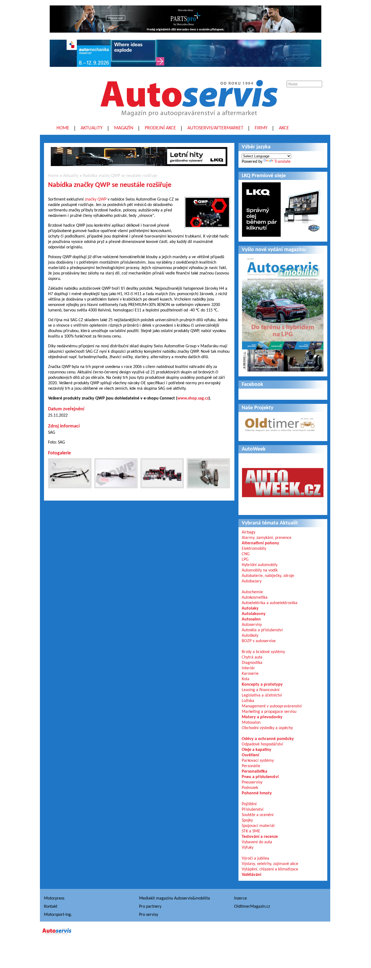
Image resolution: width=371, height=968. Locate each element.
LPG (245, 559)
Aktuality (92, 128)
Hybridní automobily (260, 565)
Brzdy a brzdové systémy (263, 652)
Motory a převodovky (262, 717)
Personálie (251, 766)
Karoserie (250, 674)
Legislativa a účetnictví (262, 695)
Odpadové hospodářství (262, 744)
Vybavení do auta (257, 842)
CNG (246, 554)
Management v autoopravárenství (272, 706)
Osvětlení (250, 755)
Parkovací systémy (258, 760)
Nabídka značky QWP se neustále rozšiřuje (120, 176)
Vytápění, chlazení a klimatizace (270, 869)
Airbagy (248, 532)
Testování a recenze (260, 837)
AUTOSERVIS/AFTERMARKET (215, 128)
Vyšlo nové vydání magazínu (274, 249)
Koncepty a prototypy (262, 684)
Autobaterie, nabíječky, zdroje (268, 576)
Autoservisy (252, 625)
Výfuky (247, 847)
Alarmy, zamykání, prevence (266, 538)
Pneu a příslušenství (260, 777)
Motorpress (54, 898)
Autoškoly (250, 635)
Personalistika (254, 771)
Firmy (261, 128)
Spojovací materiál (258, 826)
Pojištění (249, 804)
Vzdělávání (251, 875)
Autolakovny (254, 614)
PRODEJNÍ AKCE (160, 128)
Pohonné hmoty (257, 793)
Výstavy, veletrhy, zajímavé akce (270, 864)
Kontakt (50, 906)
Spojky (247, 820)
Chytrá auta (252, 657)
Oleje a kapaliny (256, 750)
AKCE (284, 128)
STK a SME (251, 831)
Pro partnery (150, 906)
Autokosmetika (255, 597)
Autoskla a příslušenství (262, 630)
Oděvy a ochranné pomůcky (268, 739)
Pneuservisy (252, 782)
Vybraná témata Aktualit (270, 523)
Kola (245, 679)
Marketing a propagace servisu (269, 712)
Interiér (248, 668)
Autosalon (251, 619)
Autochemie (252, 592)
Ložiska (248, 701)
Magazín (123, 128)
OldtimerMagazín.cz (252, 906)
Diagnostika (252, 663)
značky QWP (95, 199)
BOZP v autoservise (259, 641)
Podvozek (250, 788)
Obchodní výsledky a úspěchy (267, 728)
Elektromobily (254, 549)
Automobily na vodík (260, 570)
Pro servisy (148, 915)
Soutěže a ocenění (257, 815)
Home (62, 128)
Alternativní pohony (260, 543)
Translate (282, 162)
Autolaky (250, 608)
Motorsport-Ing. (58, 915)
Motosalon (251, 722)
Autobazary (252, 581)
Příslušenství (252, 809)
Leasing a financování (260, 690)
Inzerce (240, 898)
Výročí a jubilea (255, 858)
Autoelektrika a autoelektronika (269, 603)
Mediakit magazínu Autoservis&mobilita (174, 898)
